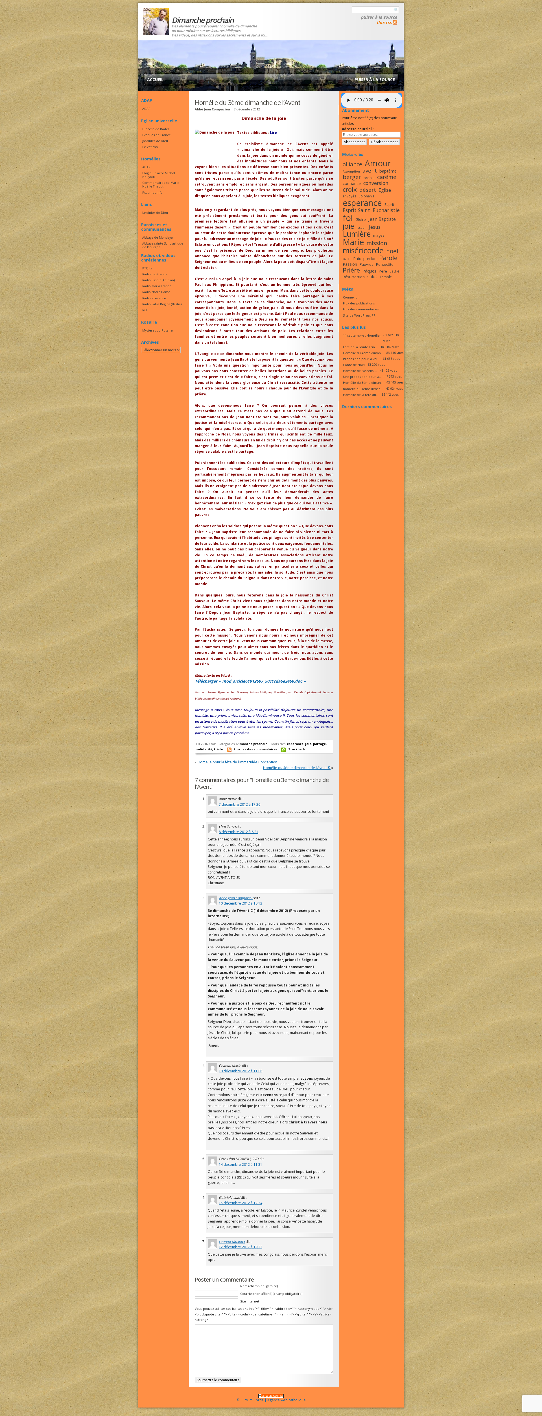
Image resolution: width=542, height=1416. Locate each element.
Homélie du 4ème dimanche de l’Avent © (297, 767)
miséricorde (363, 250)
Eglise (385, 190)
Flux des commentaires (361, 309)
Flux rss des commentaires (255, 749)
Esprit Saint (356, 210)
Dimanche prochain (251, 744)
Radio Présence (154, 298)
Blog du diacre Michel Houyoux (158, 175)
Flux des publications (359, 303)
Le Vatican (150, 147)
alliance (352, 164)
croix (350, 189)
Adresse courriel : (358, 129)
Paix (357, 258)
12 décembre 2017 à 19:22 (240, 1247)
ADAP (146, 108)
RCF (145, 310)
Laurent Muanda (232, 1241)
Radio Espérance (154, 274)
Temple (386, 277)
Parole (388, 258)
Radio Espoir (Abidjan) (158, 280)
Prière (351, 270)
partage (319, 744)
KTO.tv (147, 268)
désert (367, 189)
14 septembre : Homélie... (362, 335)
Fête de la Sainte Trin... (360, 347)
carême (386, 177)
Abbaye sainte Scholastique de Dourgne (162, 245)
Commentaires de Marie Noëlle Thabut (160, 184)
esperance (295, 744)
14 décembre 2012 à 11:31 (240, 1164)
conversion (375, 183)
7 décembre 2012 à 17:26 (239, 804)
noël (392, 251)
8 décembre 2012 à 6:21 (238, 831)
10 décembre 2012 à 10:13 (240, 903)
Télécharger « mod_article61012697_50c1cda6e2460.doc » (250, 681)
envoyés (349, 196)
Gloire (360, 219)
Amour (378, 163)
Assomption (351, 171)
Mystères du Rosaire (157, 330)
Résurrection (354, 276)
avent (369, 170)
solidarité (204, 749)
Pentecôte (385, 264)
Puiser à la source (379, 17)
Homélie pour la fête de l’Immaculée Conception (237, 762)
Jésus (375, 227)
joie (308, 744)
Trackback (296, 749)
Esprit (389, 204)
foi (348, 217)
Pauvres (366, 264)
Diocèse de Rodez (156, 129)
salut (372, 276)
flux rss (384, 22)
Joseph (361, 228)
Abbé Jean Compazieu (236, 898)
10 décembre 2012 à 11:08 (240, 1071)
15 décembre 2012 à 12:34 (240, 1203)
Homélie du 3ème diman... (363, 382)
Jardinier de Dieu (155, 141)
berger (352, 177)
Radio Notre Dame (156, 292)
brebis (369, 177)
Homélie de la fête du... (361, 395)
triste (218, 749)
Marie (353, 242)
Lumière (357, 234)
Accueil (155, 79)
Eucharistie (386, 210)
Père (383, 271)
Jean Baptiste (382, 219)
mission (376, 243)
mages (378, 235)
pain (347, 258)
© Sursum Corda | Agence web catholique (271, 1400)
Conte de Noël (354, 365)
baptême (388, 171)
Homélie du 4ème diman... (363, 353)
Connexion (351, 297)
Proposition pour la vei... (361, 359)
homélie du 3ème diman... (363, 389)
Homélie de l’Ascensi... (360, 371)
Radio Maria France (156, 286)
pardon (370, 258)
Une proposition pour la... (362, 376)
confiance (352, 183)
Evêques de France (156, 135)
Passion (350, 264)
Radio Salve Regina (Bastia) (162, 304)
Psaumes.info (152, 192)
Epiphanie (367, 196)
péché (394, 271)
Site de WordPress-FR (359, 315)
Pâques (369, 271)
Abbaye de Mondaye (157, 237)
